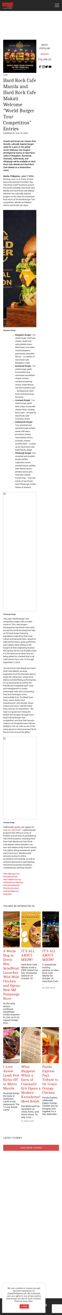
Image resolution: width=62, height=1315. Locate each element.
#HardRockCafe (10, 876)
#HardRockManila (11, 885)
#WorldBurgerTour (11, 874)
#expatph (7, 894)
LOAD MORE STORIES (31, 1148)
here (30, 1301)
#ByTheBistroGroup (12, 879)
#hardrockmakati (11, 888)
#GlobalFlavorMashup (13, 882)
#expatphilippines (11, 891)
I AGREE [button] (24, 1306)
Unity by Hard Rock (11, 830)
